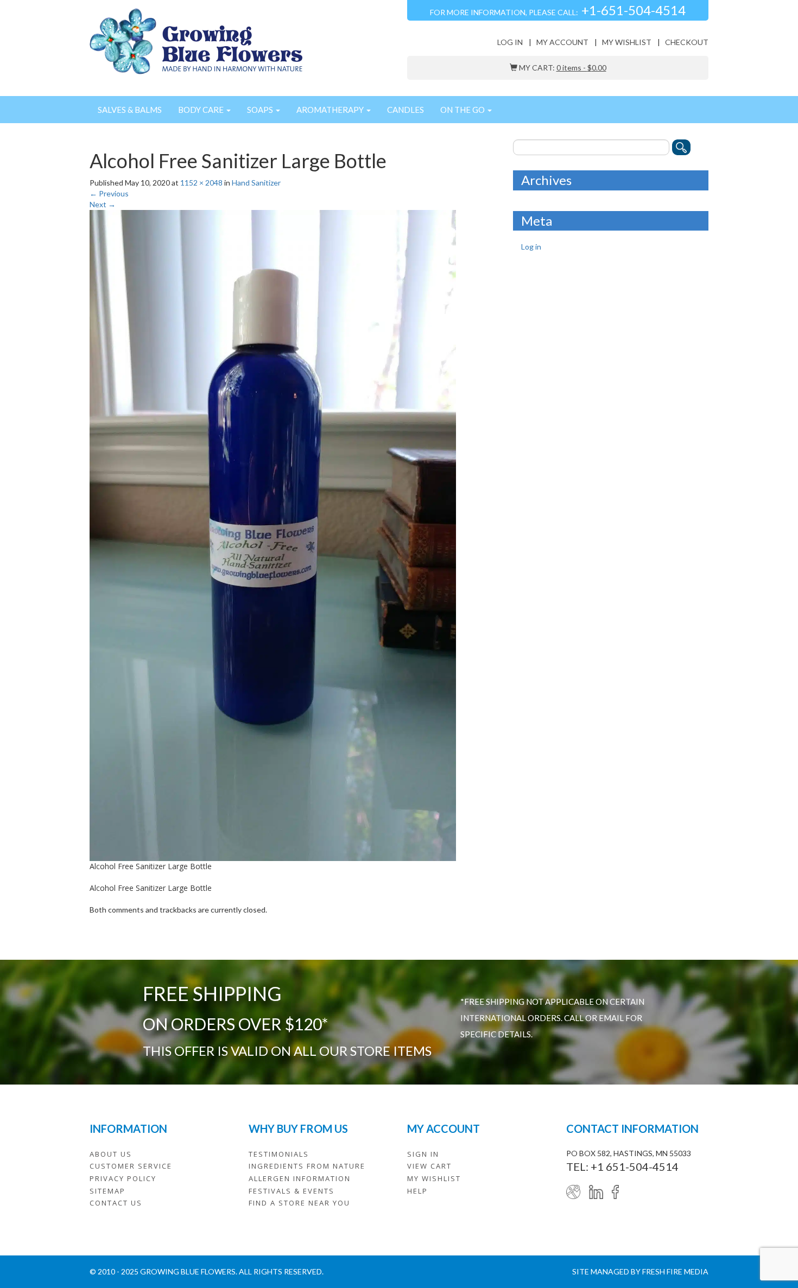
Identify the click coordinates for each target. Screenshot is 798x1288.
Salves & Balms (130, 109)
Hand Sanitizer (256, 182)
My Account (562, 42)
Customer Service (131, 1166)
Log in (510, 42)
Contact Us (116, 1203)
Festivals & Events (291, 1191)
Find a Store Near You (299, 1203)
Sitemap (107, 1191)
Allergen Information (300, 1178)
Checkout (686, 42)
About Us (111, 1154)
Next (103, 204)
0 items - (581, 67)
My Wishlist (626, 42)
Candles (405, 109)
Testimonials (279, 1154)
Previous (109, 193)
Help (417, 1191)
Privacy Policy (123, 1178)
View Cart (429, 1166)
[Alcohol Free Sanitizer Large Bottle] (273, 534)
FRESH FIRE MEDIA (675, 1271)
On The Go (463, 109)
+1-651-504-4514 (633, 10)
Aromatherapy (330, 109)
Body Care (201, 109)
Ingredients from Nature (307, 1166)
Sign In (423, 1154)
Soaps (261, 109)
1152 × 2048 (201, 182)
